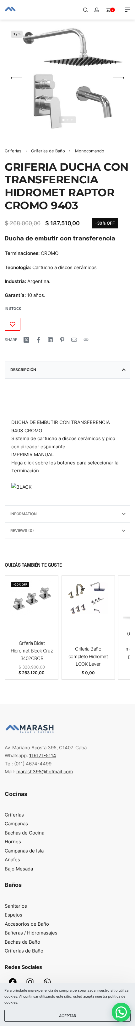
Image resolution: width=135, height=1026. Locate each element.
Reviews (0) (22, 530)
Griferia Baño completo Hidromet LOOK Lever (87, 656)
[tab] (67, 370)
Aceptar (67, 1015)
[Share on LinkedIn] (50, 340)
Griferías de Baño (48, 150)
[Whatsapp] (47, 982)
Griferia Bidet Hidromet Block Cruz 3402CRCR (31, 650)
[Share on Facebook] (38, 340)
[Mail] (74, 340)
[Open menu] (127, 9)
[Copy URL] (86, 340)
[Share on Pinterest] (62, 340)
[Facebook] (12, 982)
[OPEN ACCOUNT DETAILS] (96, 9)
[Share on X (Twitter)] (26, 340)
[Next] (119, 78)
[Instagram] (30, 982)
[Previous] (16, 78)
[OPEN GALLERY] (67, 78)
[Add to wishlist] (12, 324)
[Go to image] (63, 120)
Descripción (23, 369)
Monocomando (89, 150)
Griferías (13, 150)
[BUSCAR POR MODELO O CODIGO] (85, 9)
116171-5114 (42, 755)
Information (23, 513)
